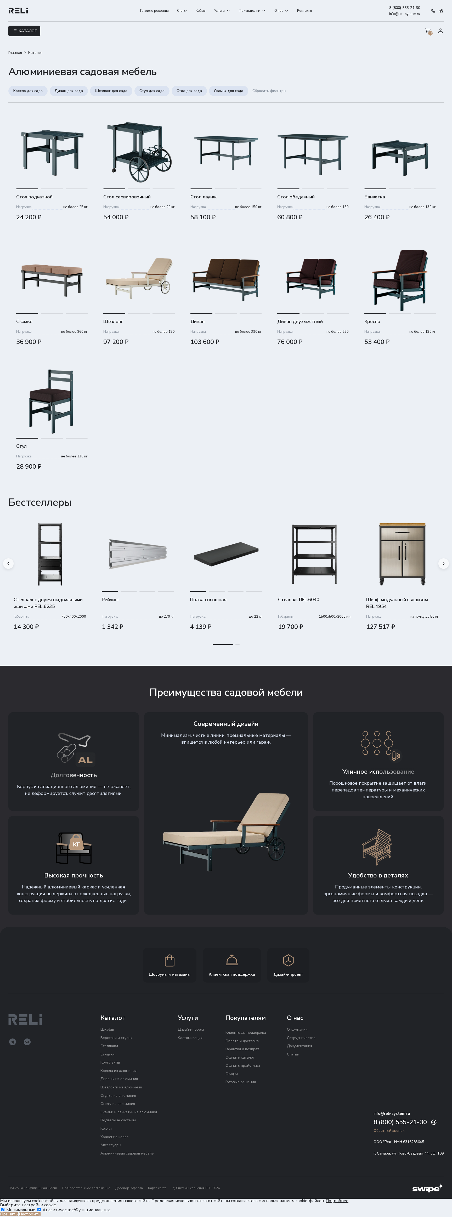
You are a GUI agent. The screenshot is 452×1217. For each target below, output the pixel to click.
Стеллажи (109, 1045)
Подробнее (337, 1201)
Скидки (231, 1073)
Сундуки (107, 1054)
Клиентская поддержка (245, 1032)
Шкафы (107, 1029)
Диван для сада (69, 90)
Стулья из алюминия (118, 1095)
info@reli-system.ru (404, 14)
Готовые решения (154, 10)
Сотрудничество (301, 1037)
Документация (299, 1045)
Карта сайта (157, 1188)
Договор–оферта (129, 1188)
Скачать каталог (240, 1057)
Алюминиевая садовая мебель (127, 1153)
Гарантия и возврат (242, 1049)
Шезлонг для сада (111, 90)
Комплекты (110, 1062)
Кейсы (201, 10)
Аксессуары (110, 1145)
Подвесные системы (118, 1120)
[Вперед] (443, 563)
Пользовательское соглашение (86, 1188)
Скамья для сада (228, 90)
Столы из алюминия (117, 1103)
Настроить (30, 1214)
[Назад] (8, 563)
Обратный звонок (389, 1130)
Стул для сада (152, 90)
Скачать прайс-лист (243, 1065)
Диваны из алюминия (119, 1078)
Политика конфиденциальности (32, 1188)
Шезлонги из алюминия (121, 1087)
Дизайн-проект (191, 1029)
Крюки (106, 1128)
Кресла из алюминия (118, 1070)
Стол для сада (189, 90)
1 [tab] (223, 644)
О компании (297, 1029)
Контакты (304, 10)
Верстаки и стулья (116, 1037)
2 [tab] (237, 644)
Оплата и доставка (242, 1040)
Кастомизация (190, 1037)
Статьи (182, 10)
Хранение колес (114, 1136)
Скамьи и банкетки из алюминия (128, 1112)
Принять (9, 1214)
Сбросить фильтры (269, 90)
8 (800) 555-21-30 (404, 7)
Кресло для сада (28, 90)
